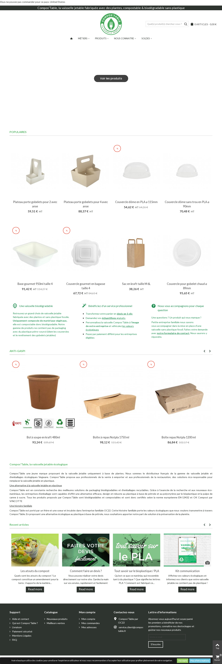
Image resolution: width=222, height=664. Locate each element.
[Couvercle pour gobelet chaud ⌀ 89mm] (187, 253)
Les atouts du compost (35, 571)
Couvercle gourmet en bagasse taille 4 (85, 286)
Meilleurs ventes (55, 623)
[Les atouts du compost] (35, 549)
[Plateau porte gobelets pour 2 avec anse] (35, 171)
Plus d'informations (199, 660)
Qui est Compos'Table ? (25, 623)
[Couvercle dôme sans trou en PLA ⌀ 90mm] (187, 171)
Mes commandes (90, 623)
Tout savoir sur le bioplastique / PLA (136, 571)
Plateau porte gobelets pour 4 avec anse (86, 204)
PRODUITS (100, 38)
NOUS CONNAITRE (124, 38)
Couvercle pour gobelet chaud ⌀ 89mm (187, 286)
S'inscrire (156, 644)
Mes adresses (89, 627)
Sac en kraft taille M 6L (136, 283)
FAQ (14, 639)
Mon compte (88, 618)
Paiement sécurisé (22, 631)
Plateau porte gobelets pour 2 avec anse (35, 204)
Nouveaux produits (56, 618)
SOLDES (146, 38)
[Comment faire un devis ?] (85, 549)
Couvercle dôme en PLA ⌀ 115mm (136, 202)
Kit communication (187, 571)
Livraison (17, 627)
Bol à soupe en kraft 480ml (43, 437)
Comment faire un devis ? (86, 571)
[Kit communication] (187, 549)
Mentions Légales (21, 635)
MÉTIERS (82, 38)
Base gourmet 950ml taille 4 (35, 283)
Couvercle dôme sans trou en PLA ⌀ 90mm (187, 204)
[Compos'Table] (111, 24)
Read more (35, 589)
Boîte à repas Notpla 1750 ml (111, 437)
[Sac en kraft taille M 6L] (136, 253)
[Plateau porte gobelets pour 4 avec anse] (85, 171)
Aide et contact (20, 618)
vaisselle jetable (73, 8)
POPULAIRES (18, 131)
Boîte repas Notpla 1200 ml (179, 437)
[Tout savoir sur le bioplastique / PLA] (136, 549)
